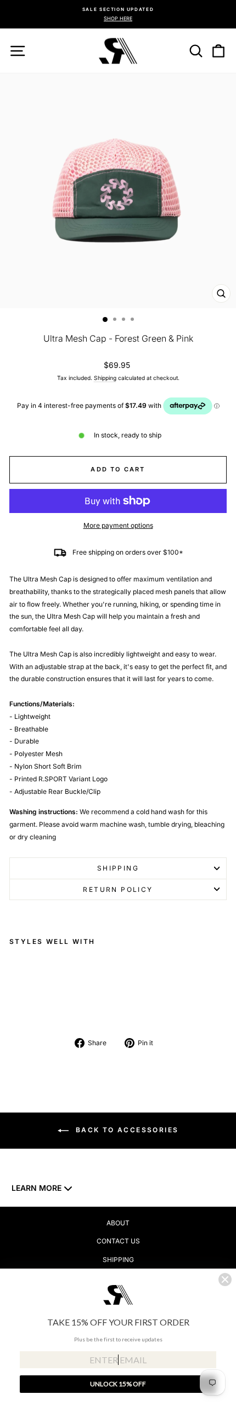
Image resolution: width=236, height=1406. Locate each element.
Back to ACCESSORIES (126, 1130)
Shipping (105, 377)
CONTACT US (118, 1241)
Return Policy (118, 889)
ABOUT (118, 1223)
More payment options (118, 525)
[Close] (225, 1279)
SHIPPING (118, 1259)
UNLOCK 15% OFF (118, 1384)
